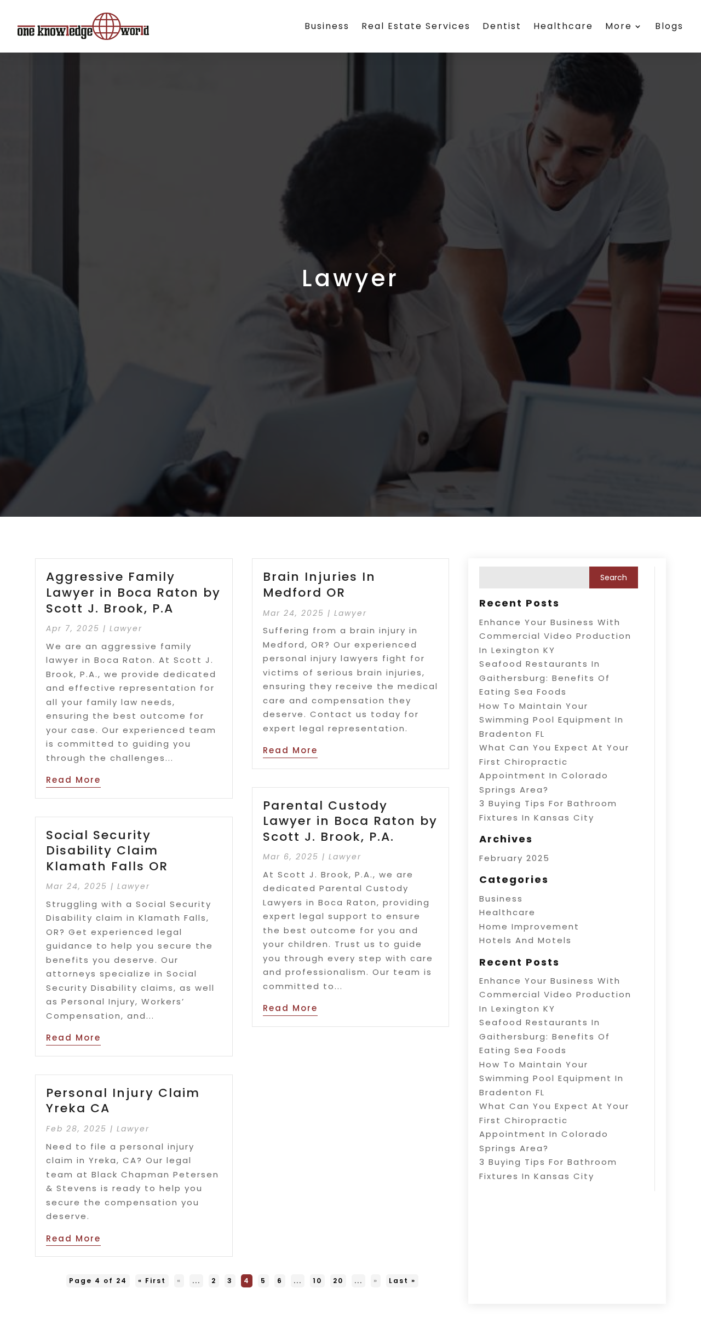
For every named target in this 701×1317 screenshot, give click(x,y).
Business (326, 26)
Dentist (501, 26)
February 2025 (514, 858)
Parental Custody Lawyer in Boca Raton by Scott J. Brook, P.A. (350, 821)
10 (317, 1280)
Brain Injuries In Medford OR (319, 584)
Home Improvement (529, 926)
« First (152, 1280)
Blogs (669, 26)
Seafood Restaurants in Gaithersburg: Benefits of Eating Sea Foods (544, 677)
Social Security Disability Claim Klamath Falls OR (107, 851)
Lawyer (126, 628)
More (618, 26)
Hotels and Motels (525, 940)
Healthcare (563, 26)
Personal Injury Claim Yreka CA (123, 1100)
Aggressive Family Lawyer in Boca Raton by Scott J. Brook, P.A (133, 592)
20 (338, 1280)
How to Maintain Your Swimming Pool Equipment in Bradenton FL (551, 720)
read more (73, 779)
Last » (402, 1280)
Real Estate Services (415, 26)
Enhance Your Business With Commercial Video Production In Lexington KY (555, 636)
